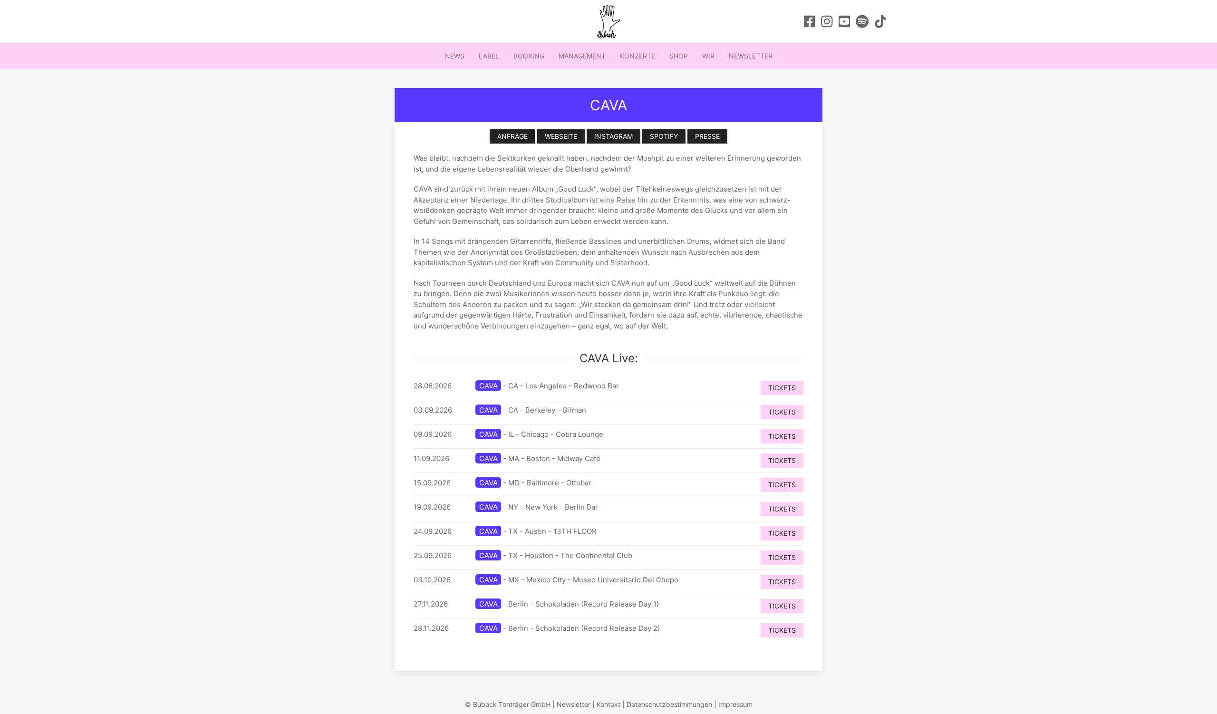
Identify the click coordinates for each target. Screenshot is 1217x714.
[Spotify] (862, 21)
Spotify (664, 136)
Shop (678, 56)
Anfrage (512, 136)
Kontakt (608, 704)
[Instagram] (827, 21)
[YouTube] (844, 21)
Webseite (561, 136)
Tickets (782, 388)
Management (582, 56)
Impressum (735, 704)
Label (489, 56)
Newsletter (751, 56)
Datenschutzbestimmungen (669, 704)
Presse (707, 136)
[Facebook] (810, 21)
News (454, 56)
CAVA (488, 385)
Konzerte (637, 56)
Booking (528, 56)
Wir (708, 56)
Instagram (613, 136)
